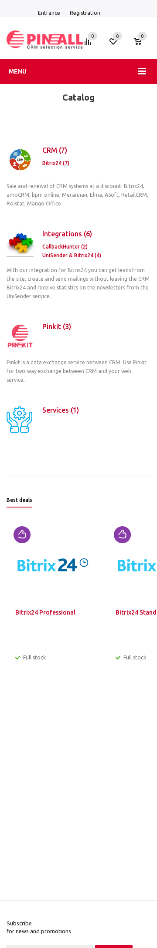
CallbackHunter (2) (65, 246)
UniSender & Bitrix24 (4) (71, 255)
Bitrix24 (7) (55, 163)
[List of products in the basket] (142, 46)
